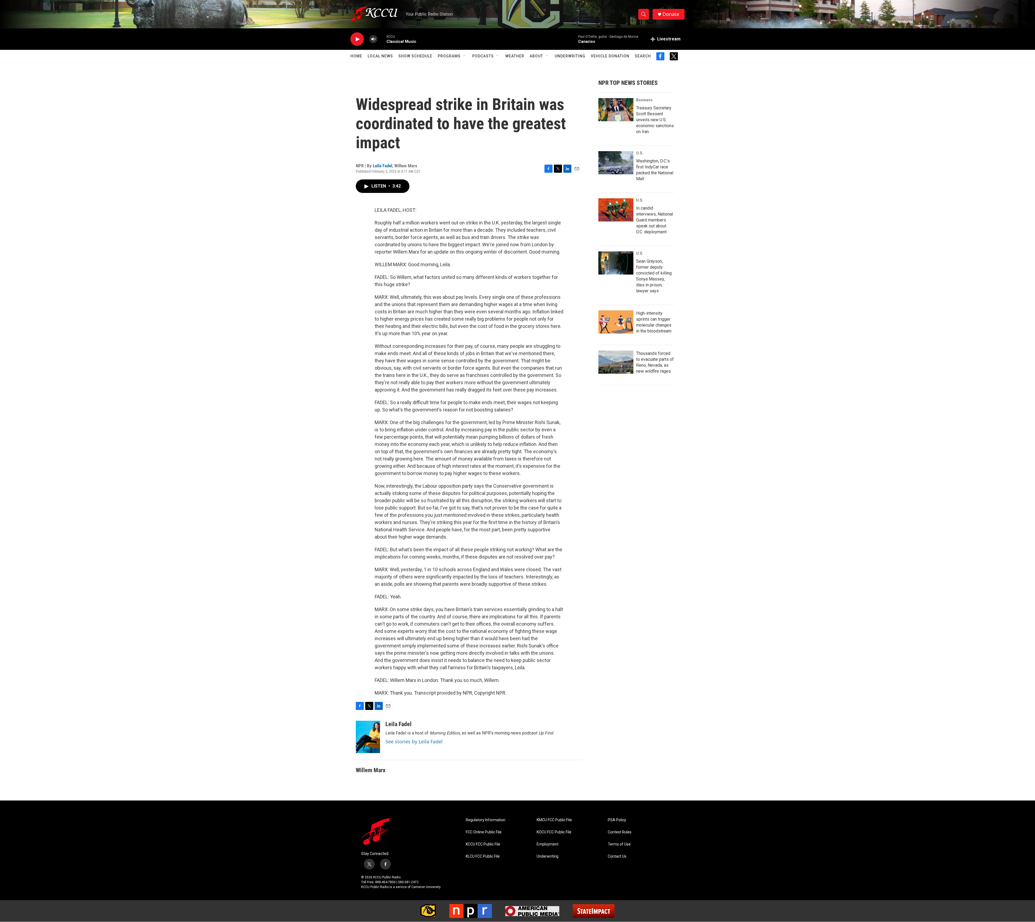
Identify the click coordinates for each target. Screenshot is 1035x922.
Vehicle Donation (610, 56)
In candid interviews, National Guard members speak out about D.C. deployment (654, 220)
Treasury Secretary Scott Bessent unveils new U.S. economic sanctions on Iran (655, 119)
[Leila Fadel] (368, 737)
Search (643, 56)
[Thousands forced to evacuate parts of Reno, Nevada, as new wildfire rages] (615, 362)
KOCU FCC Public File (554, 832)
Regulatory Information (485, 820)
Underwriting (570, 56)
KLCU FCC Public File (483, 856)
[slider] (382, 39)
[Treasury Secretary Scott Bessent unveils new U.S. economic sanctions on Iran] (615, 109)
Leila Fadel (382, 165)
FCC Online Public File (484, 832)
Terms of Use (619, 844)
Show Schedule (415, 56)
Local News (380, 56)
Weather (514, 56)
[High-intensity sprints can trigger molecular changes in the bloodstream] (615, 322)
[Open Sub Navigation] (465, 56)
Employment (547, 844)
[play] (357, 39)
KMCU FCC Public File (554, 820)
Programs (449, 56)
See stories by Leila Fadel (414, 741)
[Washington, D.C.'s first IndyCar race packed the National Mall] (615, 162)
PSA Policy (617, 820)
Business (644, 100)
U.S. (639, 153)
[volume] (373, 39)
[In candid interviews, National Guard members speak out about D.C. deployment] (615, 209)
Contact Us (617, 856)
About (536, 56)
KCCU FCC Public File (483, 844)
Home (356, 56)
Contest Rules (620, 832)
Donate (671, 14)
